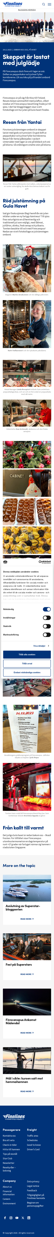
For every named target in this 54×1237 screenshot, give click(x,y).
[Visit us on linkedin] (29, 1218)
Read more (25, 919)
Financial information (9, 1193)
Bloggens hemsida (27, 10)
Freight (32, 1129)
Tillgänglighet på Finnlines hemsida (36, 1196)
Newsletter (8, 1162)
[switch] (47, 618)
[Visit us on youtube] (17, 1218)
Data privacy (33, 1181)
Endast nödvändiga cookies (27, 672)
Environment (9, 1203)
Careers (6, 1198)
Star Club (7, 1158)
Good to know (34, 1144)
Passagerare (11, 1129)
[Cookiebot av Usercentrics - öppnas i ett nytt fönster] (39, 562)
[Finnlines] (12, 4)
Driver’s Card (33, 1149)
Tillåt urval (27, 663)
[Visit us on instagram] (11, 1218)
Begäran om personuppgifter (35, 1204)
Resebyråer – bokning (9, 1169)
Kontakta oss (9, 1135)
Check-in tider (10, 1144)
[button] (43, 4)
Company (9, 1181)
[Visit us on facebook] (5, 1218)
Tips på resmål (10, 1153)
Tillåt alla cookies (27, 654)
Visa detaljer (39, 646)
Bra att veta (8, 1140)
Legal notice (33, 1185)
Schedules (32, 1140)
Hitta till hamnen (11, 1149)
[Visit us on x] (23, 1218)
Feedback (32, 1190)
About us (7, 1186)
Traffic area (32, 1135)
